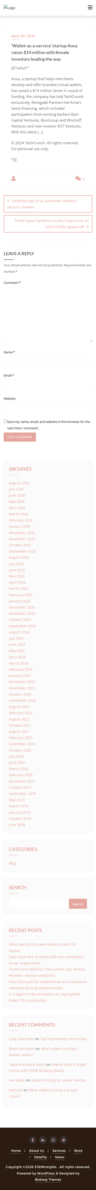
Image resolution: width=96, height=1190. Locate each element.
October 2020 (20, 750)
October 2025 (20, 545)
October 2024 (20, 619)
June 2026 (17, 495)
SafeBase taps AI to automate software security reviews (42, 203)
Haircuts (16, 1090)
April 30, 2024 (23, 36)
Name (9, 352)
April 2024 (17, 657)
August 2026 (19, 483)
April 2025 (17, 582)
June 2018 (17, 824)
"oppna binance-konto (27, 1064)
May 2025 (17, 576)
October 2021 (20, 725)
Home (16, 1151)
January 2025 (19, 601)
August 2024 (19, 632)
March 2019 (18, 806)
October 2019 (20, 787)
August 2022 (19, 719)
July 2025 (16, 563)
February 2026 (20, 520)
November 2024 (22, 613)
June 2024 (17, 644)
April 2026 (17, 507)
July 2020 (16, 756)
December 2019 (22, 781)
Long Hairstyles (21, 1038)
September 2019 (22, 793)
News (59, 1157)
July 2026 (16, 489)
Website (10, 398)
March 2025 (18, 588)
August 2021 (19, 731)
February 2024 (20, 669)
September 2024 (22, 626)
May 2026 (17, 501)
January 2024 (19, 675)
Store (78, 1151)
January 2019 (19, 812)
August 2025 (19, 557)
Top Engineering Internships (63, 1038)
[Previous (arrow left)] (8, 595)
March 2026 (18, 514)
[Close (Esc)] (79, 5)
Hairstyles (17, 1080)
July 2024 (16, 638)
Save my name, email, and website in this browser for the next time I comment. (48, 424)
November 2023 (22, 688)
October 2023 (20, 694)
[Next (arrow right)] (87, 595)
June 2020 (17, 762)
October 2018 (20, 818)
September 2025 (22, 551)
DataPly (40, 1157)
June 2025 (17, 570)
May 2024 (17, 650)
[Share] (69, 5)
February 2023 (20, 712)
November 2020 (22, 743)
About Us (36, 1151)
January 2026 (19, 526)
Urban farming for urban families (58, 1080)
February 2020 (20, 775)
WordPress (46, 1173)
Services (59, 1151)
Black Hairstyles (22, 1048)
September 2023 (22, 700)
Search (17, 888)
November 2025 (22, 539)
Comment (12, 282)
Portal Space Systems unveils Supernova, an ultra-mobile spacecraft (52, 223)
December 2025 (22, 532)
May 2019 (17, 799)
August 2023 (19, 706)
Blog (12, 863)
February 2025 (20, 595)
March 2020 (18, 768)
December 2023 (22, 681)
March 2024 (18, 663)
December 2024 (22, 607)
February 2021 (20, 737)
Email (9, 375)
